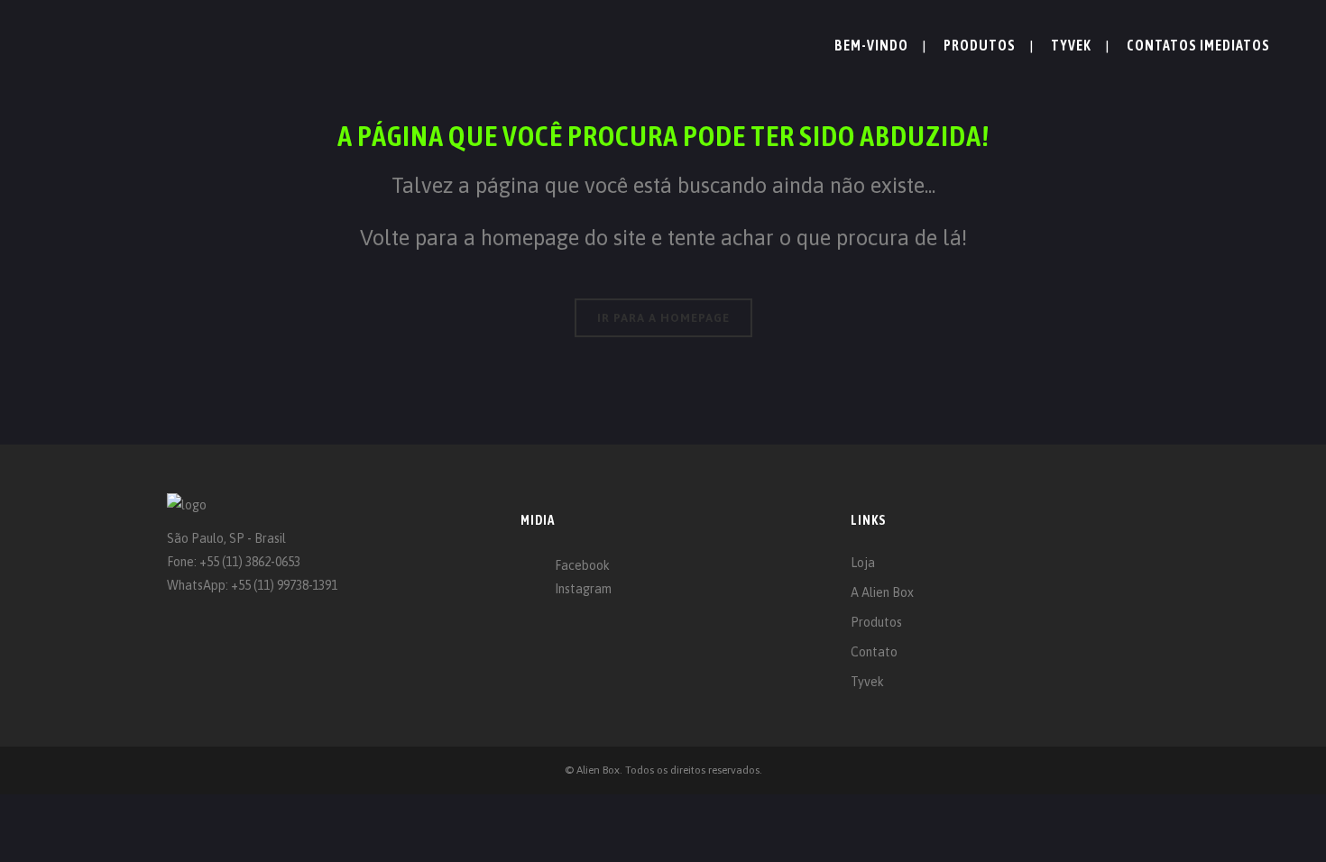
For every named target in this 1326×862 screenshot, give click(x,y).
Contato (874, 652)
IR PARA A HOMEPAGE (663, 318)
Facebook (582, 565)
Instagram (583, 589)
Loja (863, 562)
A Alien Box (882, 592)
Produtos (876, 622)
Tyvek (867, 681)
